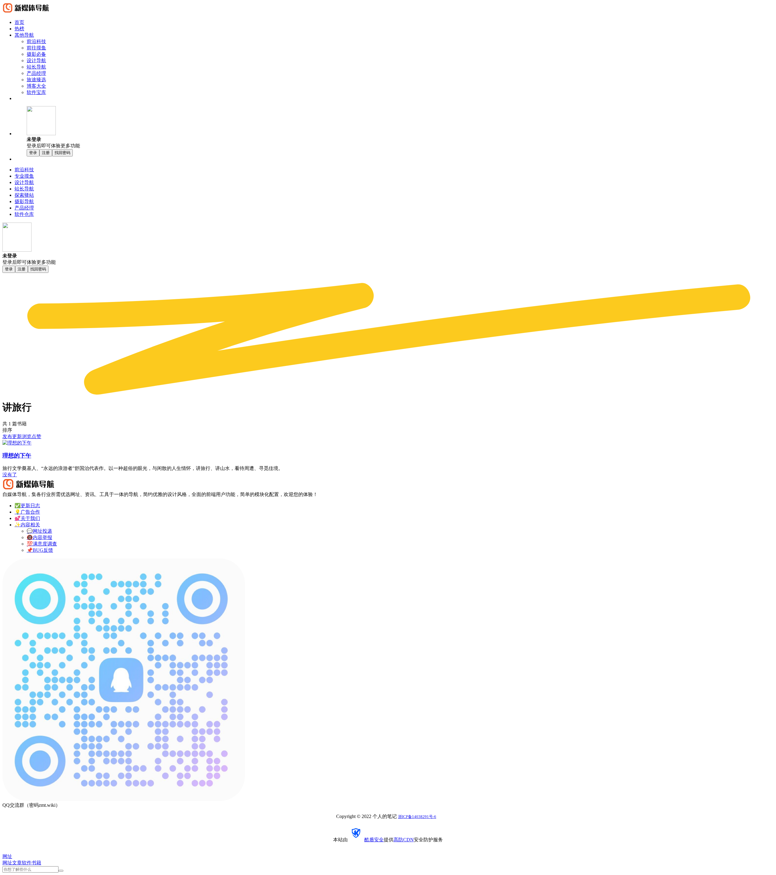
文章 (17, 862)
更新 (17, 436)
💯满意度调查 (42, 543)
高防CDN (403, 839)
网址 (7, 862)
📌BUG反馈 (40, 550)
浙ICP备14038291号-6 (417, 816)
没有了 (9, 474)
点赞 (36, 436)
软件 (27, 862)
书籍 (36, 862)
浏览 (27, 436)
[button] (400, 127)
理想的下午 (16, 455)
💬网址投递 (39, 531)
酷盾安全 (374, 839)
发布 (7, 436)
